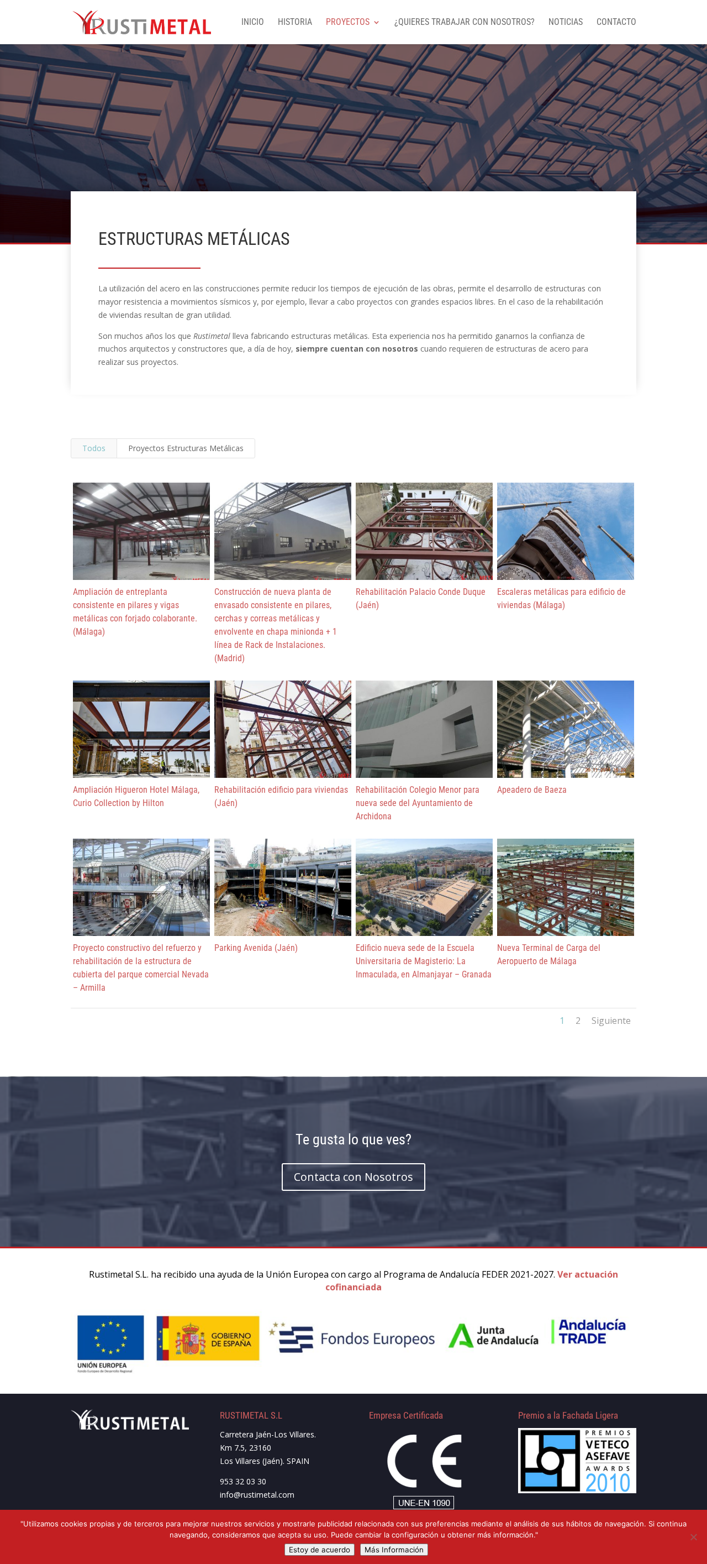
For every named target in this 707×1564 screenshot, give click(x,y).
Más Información (394, 1549)
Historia (295, 22)
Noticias (565, 22)
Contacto (616, 22)
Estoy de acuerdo (319, 1549)
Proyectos (348, 22)
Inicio (252, 22)
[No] (693, 1536)
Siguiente (611, 1020)
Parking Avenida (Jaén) (256, 948)
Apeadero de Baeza (532, 789)
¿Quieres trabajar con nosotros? (464, 22)
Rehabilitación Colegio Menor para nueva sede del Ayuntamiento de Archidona (417, 803)
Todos (93, 448)
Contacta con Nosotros (353, 1176)
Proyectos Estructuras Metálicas (186, 448)
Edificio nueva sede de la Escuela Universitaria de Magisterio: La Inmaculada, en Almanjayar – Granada (424, 961)
